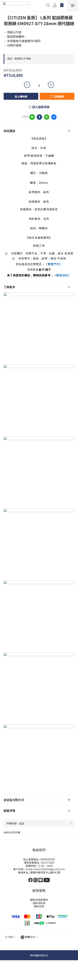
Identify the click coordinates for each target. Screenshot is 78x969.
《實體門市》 (53, 264)
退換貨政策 (39, 903)
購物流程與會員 (39, 900)
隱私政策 (39, 906)
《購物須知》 (62, 275)
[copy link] (54, 117)
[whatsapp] (46, 117)
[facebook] (39, 117)
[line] (32, 117)
